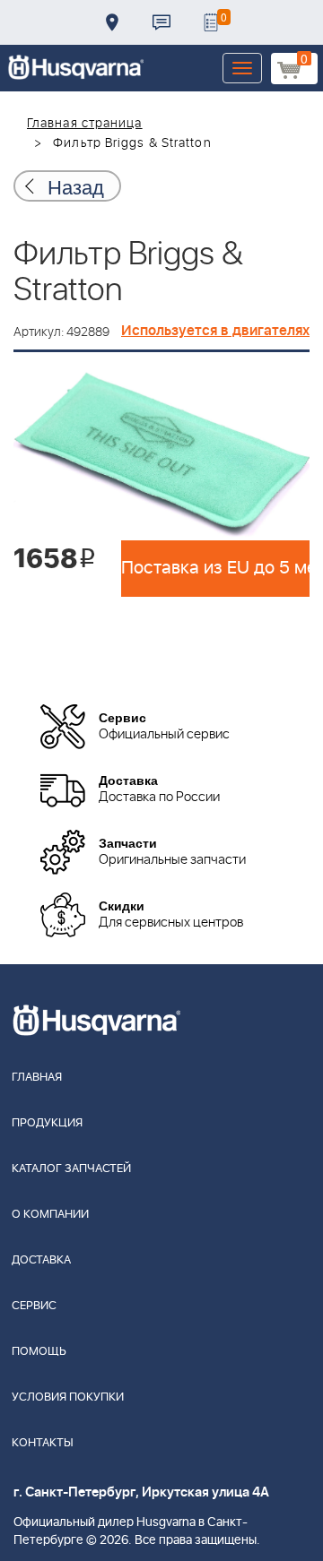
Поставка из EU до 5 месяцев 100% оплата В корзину (215, 568)
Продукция (47, 1123)
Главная (37, 1077)
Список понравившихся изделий (211, 22)
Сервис (34, 1306)
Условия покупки (68, 1397)
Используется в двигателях (215, 330)
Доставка (112, 22)
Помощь (39, 1351)
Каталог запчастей (71, 1168)
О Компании (50, 1214)
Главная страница (85, 124)
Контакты (161, 22)
